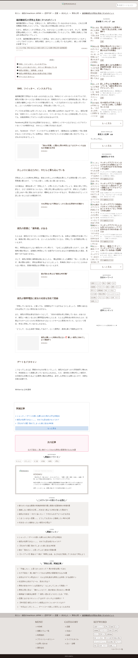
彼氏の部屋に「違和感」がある (31, 70)
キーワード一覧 (117, 649)
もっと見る (51, 428)
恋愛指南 (100, 290)
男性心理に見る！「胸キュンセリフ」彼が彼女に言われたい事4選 (44, 590)
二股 (36, 461)
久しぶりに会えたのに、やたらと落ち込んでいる (38, 67)
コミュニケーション (113, 294)
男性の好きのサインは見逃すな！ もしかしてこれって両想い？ (43, 586)
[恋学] (69, 3)
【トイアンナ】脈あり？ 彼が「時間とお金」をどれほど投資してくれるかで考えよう (52, 554)
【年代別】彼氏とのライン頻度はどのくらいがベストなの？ (42, 602)
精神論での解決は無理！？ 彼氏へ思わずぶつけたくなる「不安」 (44, 594)
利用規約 (40, 635)
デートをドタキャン (26, 77)
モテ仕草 (93, 294)
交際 (112, 287)
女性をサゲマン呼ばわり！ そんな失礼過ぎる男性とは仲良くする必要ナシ (47, 577)
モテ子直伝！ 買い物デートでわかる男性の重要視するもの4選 (43, 573)
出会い (69, 631)
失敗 (43, 461)
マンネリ (28, 461)
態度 (109, 283)
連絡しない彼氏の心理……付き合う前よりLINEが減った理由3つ (43, 510)
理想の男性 (102, 294)
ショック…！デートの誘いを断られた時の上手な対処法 (38, 416)
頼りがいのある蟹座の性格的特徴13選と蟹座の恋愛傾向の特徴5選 (44, 505)
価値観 (93, 287)
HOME (39, 626)
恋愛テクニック (95, 283)
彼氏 (50, 461)
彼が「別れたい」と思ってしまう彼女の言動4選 (37, 550)
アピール (101, 297)
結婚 (68, 635)
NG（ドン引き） (110, 290)
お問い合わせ (42, 643)
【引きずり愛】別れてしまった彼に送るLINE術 (35, 423)
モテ (114, 283)
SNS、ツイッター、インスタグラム (33, 64)
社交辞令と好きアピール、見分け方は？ (34, 581)
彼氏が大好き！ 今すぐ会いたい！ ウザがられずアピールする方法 (44, 514)
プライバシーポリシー (45, 639)
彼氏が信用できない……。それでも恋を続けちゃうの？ (38, 420)
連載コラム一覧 (43, 631)
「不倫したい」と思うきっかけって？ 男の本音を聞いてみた (42, 569)
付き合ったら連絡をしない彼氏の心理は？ (35, 522)
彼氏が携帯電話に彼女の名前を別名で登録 (35, 73)
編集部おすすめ (108, 179)
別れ (107, 297)
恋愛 (102, 41)
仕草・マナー (115, 297)
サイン (118, 287)
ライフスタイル (73, 639)
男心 (57, 461)
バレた (19, 461)
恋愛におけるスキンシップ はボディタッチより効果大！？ (41, 598)
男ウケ (93, 290)
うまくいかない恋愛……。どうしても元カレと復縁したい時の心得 (44, 518)
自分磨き (93, 297)
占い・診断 (71, 643)
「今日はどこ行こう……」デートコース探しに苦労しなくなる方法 (44, 607)
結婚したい (94, 301)
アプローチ (100, 287)
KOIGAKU (37, 474)
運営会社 (40, 648)
